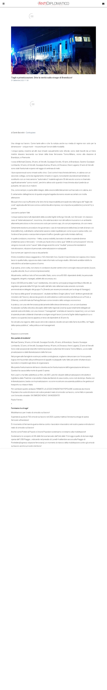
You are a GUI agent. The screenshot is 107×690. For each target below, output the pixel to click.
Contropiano (30, 133)
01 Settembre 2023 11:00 (19, 80)
